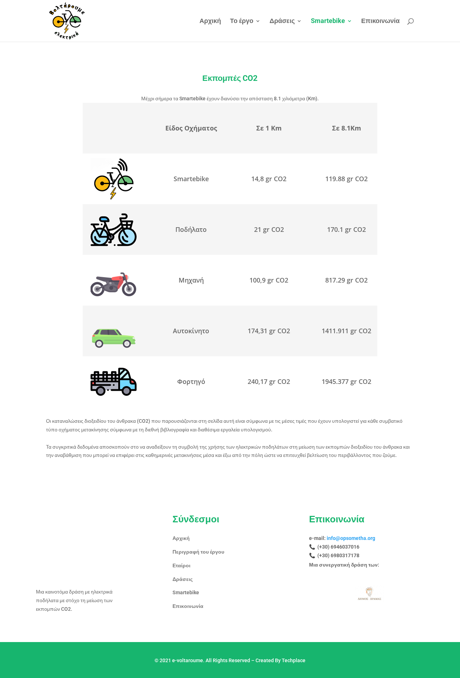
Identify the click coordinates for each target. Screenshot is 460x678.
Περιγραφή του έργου (198, 552)
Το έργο (241, 21)
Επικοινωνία (380, 21)
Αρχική (210, 21)
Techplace (293, 660)
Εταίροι (181, 565)
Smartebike (328, 21)
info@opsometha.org (351, 538)
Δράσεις (282, 21)
